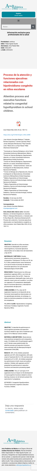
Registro (18, 13)
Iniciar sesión (19, 15)
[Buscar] (33, 27)
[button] (18, 20)
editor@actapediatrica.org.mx (25, 465)
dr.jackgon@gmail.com (10, 208)
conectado (9, 410)
